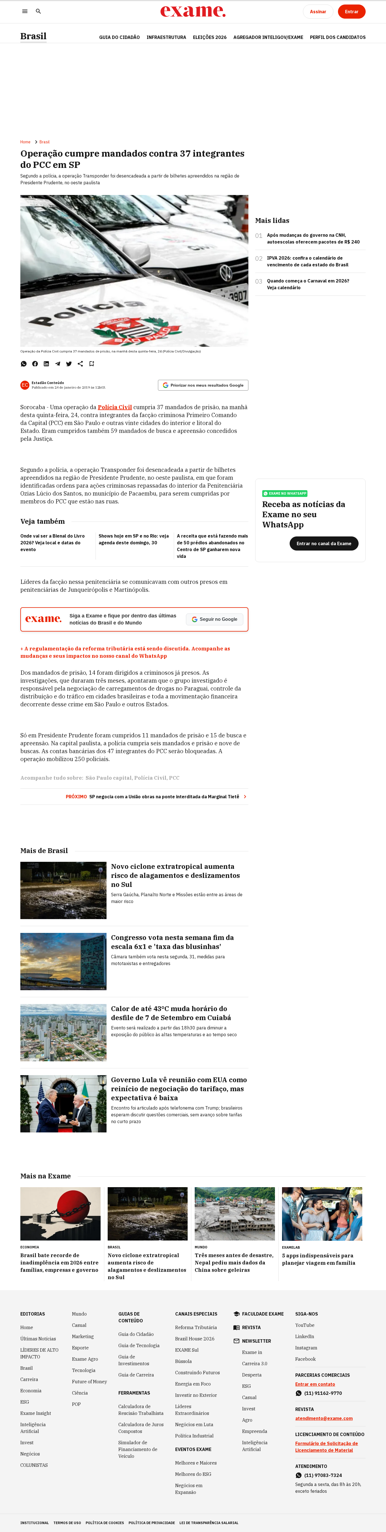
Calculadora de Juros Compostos (141, 1428)
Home (25, 141)
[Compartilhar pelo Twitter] (69, 363)
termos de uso (67, 1523)
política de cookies (105, 1523)
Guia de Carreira (136, 1375)
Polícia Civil (115, 407)
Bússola (183, 1361)
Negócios (30, 1454)
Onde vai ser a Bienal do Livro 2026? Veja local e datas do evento (52, 542)
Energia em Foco (193, 1384)
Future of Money (89, 1381)
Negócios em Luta (194, 1424)
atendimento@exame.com (324, 1418)
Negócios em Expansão (189, 1489)
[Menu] (24, 12)
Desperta (252, 1375)
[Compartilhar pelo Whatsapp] (23, 363)
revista (251, 1327)
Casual (79, 1325)
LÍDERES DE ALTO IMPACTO (39, 1353)
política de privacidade (152, 1523)
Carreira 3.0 (255, 1363)
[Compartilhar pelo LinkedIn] (46, 363)
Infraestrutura (166, 37)
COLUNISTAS (34, 1465)
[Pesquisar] (38, 12)
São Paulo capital (109, 778)
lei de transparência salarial (208, 1523)
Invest (27, 1442)
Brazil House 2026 (195, 1339)
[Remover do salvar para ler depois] (91, 363)
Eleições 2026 (210, 37)
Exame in (252, 1352)
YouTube (305, 1325)
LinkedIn (304, 1336)
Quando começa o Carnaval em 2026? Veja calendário (308, 284)
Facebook (305, 1359)
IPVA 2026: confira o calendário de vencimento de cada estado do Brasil (307, 261)
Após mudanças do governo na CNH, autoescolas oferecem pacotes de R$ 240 (313, 238)
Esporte (80, 1348)
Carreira (29, 1379)
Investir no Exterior (196, 1395)
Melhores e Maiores (196, 1463)
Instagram (306, 1348)
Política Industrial (194, 1436)
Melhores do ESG (193, 1474)
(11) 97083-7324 (323, 1475)
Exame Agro (85, 1359)
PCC (174, 778)
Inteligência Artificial (33, 1428)
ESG (24, 1402)
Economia (31, 1390)
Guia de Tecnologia (139, 1345)
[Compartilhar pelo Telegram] (57, 363)
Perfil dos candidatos (338, 37)
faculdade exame (263, 1314)
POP (76, 1404)
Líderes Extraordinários (192, 1410)
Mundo (79, 1314)
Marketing (83, 1336)
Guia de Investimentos (133, 1360)
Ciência (80, 1393)
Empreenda (254, 1431)
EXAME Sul (187, 1350)
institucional (34, 1523)
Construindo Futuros (197, 1372)
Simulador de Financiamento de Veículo (137, 1449)
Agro (247, 1420)
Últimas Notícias (38, 1339)
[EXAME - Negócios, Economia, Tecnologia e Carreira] (193, 12)
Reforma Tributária (196, 1327)
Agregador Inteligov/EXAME (268, 37)
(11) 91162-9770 (323, 1393)
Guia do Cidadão (119, 37)
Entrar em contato (315, 1384)
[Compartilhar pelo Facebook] (35, 363)
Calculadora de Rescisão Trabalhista (141, 1410)
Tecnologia (84, 1370)
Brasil (33, 36)
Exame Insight (35, 1413)
